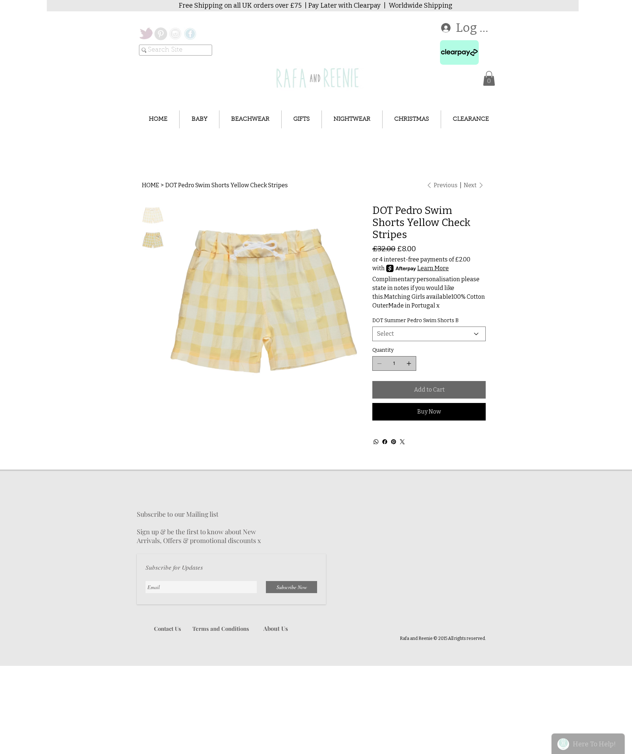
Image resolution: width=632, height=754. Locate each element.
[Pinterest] (393, 441)
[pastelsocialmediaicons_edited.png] (175, 33)
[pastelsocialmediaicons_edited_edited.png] (190, 33)
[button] (489, 78)
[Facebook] (384, 441)
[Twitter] (402, 441)
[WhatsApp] (376, 441)
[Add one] (409, 363)
